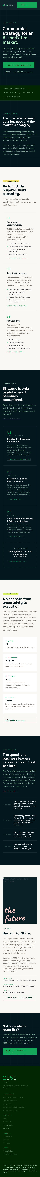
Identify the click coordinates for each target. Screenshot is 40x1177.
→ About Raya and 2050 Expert (18, 998)
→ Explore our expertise (18, 65)
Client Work (7, 1122)
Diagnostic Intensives (11, 1110)
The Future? (7, 1136)
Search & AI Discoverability (13, 1097)
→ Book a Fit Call (24, 4)
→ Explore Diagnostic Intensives (15, 720)
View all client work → (12, 419)
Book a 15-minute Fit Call (19, 72)
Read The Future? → (10, 791)
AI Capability (7, 1104)
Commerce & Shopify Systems (14, 1107)
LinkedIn (6, 1140)
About (5, 1118)
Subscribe (6, 1143)
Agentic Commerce (10, 1101)
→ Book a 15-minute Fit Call (15, 1051)
